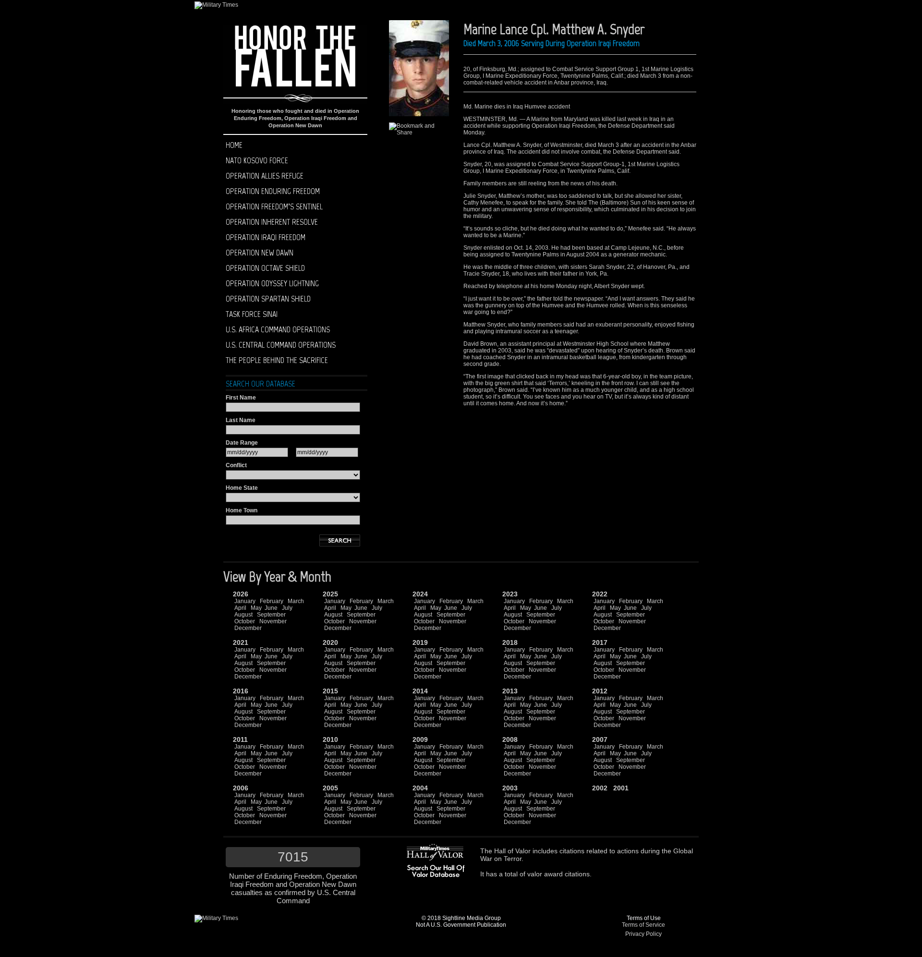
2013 (510, 691)
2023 (510, 594)
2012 (599, 691)
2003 (510, 788)
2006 (240, 788)
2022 (599, 594)
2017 (599, 642)
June (271, 608)
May (256, 608)
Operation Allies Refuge (264, 175)
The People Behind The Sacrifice (277, 360)
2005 (330, 788)
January (244, 601)
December (248, 628)
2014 (420, 691)
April (240, 608)
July (287, 608)
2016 (240, 691)
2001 (621, 788)
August (243, 614)
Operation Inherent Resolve (272, 222)
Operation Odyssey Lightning (272, 283)
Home (234, 145)
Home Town (241, 510)
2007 (599, 739)
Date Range (242, 442)
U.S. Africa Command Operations (278, 329)
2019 (420, 642)
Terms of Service (643, 924)
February (271, 601)
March (296, 601)
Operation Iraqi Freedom (265, 237)
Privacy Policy (643, 934)
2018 (510, 642)
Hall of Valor (512, 851)
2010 (330, 739)
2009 (420, 739)
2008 (510, 739)
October (244, 621)
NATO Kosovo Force (257, 160)
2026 (240, 594)
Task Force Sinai (252, 314)
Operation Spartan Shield (268, 298)
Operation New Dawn (259, 252)
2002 (599, 788)
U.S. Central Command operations (281, 344)
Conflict (236, 465)
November (273, 621)
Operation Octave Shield (265, 268)
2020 (330, 642)
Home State (242, 488)
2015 (330, 691)
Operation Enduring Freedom (273, 191)
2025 (330, 594)
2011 (240, 739)
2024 (420, 594)
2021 (240, 642)
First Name (241, 397)
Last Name (240, 420)
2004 (420, 788)
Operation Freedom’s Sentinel (274, 206)
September (271, 614)
